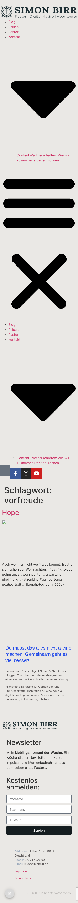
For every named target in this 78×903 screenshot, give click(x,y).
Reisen (13, 27)
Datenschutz (23, 878)
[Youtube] (36, 473)
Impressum (22, 871)
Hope (10, 512)
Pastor (13, 32)
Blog (11, 22)
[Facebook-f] (15, 473)
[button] (39, 242)
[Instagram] (26, 473)
